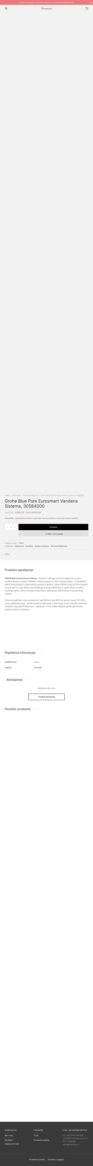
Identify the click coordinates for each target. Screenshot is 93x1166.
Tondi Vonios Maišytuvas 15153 (44, 902)
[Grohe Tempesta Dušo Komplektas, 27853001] (75, 807)
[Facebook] (12, 554)
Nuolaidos (29, 546)
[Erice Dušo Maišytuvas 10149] (17, 807)
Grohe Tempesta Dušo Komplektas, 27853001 (72, 902)
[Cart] (86, 8)
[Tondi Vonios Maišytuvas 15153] (46, 807)
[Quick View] (23, 892)
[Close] (91, 2)
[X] (15, 554)
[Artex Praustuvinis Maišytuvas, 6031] (17, 1002)
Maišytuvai (16, 495)
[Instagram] (49, 1163)
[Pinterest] (19, 554)
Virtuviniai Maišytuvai (31, 495)
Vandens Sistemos (42, 546)
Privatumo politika (41, 1140)
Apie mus (9, 1135)
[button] (17, 892)
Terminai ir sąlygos (56, 1159)
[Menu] (6, 8)
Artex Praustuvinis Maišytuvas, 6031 (13, 1097)
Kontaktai (9, 1140)
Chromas (38, 667)
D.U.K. (36, 1135)
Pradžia (7, 495)
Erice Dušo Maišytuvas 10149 (17, 901)
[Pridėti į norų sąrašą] (12, 892)
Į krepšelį (53, 527)
